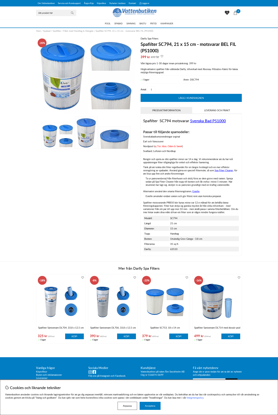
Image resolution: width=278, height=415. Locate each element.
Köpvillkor (101, 3)
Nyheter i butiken (117, 3)
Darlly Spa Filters (149, 38)
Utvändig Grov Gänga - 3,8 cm (186, 238)
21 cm (173, 223)
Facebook (120, 375)
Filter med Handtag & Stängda (78, 30)
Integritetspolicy (195, 397)
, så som (219, 170)
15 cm (173, 228)
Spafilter (57, 30)
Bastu (142, 23)
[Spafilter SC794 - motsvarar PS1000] (86, 113)
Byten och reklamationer (49, 374)
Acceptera (150, 406)
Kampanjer (167, 23)
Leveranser (41, 378)
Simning (131, 23)
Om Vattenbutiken (46, 3)
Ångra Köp (89, 3)
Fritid (153, 23)
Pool (108, 23)
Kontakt (132, 3)
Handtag (174, 233)
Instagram (105, 375)
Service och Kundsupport (69, 3)
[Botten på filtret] (114, 137)
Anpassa (127, 406)
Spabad (118, 23)
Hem (38, 30)
